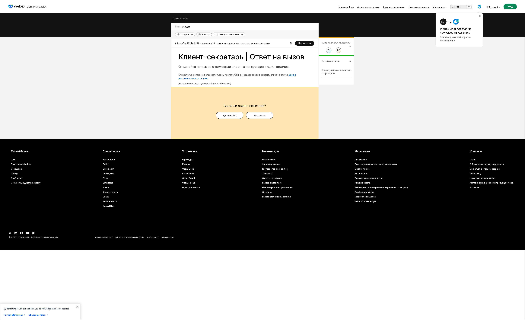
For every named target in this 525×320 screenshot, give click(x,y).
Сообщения (16, 178)
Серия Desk (188, 169)
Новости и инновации (365, 201)
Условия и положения (103, 237)
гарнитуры (187, 160)
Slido (105, 178)
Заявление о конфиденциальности (129, 237)
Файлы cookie (152, 237)
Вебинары (108, 183)
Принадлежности (191, 187)
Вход (510, 6)
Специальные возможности (369, 178)
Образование (268, 160)
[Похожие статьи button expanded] (349, 61)
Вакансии (474, 187)
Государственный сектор (275, 169)
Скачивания (361, 160)
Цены (13, 160)
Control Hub (108, 206)
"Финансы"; (267, 173)
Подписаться (304, 43)
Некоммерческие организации (277, 187)
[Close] (76, 307)
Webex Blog (475, 173)
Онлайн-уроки (362, 169)
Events (106, 187)
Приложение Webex (21, 164)
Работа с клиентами (272, 183)
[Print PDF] (291, 43)
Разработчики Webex (365, 197)
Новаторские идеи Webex (482, 178)
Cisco (472, 160)
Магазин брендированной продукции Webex (492, 183)
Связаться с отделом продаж (484, 169)
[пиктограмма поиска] (452, 7)
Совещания (16, 169)
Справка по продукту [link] (368, 7)
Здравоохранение (271, 164)
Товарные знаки (167, 237)
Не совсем (260, 115)
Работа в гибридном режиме (276, 197)
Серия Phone (188, 183)
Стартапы (267, 192)
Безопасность (110, 201)
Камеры (186, 164)
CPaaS (106, 197)
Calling (14, 173)
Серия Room (188, 173)
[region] (40, 312)
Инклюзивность (362, 183)
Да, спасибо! (230, 115)
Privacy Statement (13, 315)
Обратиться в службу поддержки (487, 164)
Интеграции (361, 173)
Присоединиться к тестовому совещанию (376, 164)
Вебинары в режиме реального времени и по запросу (381, 187)
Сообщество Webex (364, 192)
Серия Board (188, 178)
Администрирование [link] (393, 7)
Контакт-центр (110, 192)
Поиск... (457, 7)
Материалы (439, 7)
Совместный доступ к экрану (25, 183)
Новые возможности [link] (418, 7)
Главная (176, 18)
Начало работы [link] (346, 7)
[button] (479, 6)
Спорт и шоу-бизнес (272, 178)
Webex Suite (109, 160)
